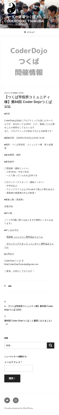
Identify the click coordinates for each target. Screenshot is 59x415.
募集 (9, 286)
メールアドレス (13, 362)
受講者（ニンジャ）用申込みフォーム (24, 237)
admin (21, 93)
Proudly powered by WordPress (18, 408)
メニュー (31, 32)
